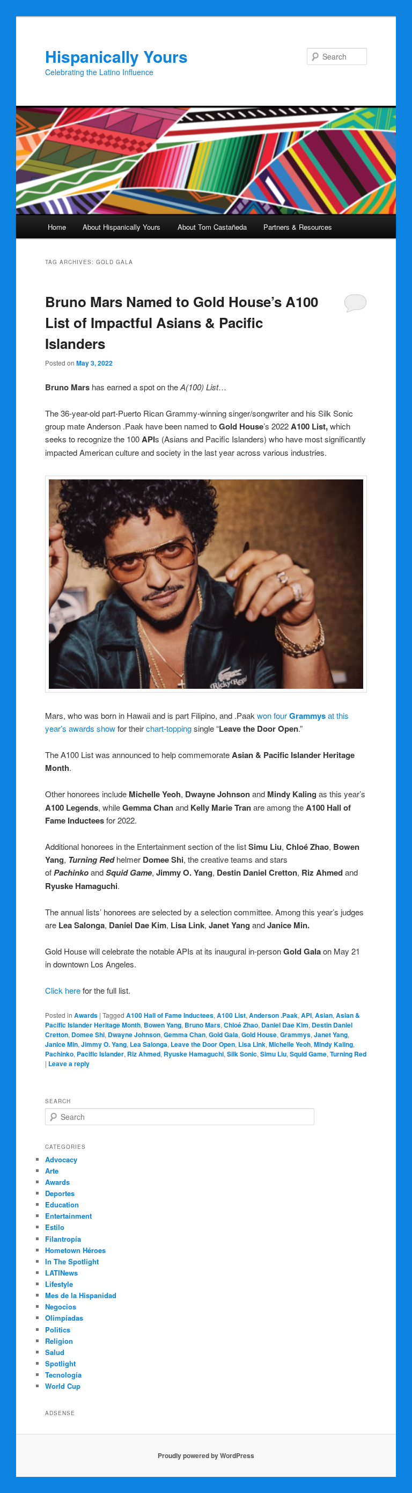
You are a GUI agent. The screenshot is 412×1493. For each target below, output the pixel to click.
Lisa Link (252, 1044)
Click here (62, 990)
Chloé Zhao (241, 1025)
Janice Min (61, 1044)
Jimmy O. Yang (104, 1044)
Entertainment (68, 1216)
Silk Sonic (242, 1054)
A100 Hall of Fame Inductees (170, 1015)
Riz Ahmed (143, 1054)
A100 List (231, 1015)
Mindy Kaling (333, 1044)
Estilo (54, 1227)
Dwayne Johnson (134, 1034)
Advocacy (61, 1159)
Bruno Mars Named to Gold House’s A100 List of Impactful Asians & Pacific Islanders (181, 322)
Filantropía (63, 1239)
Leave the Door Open (203, 1044)
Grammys (295, 1034)
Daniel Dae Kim (284, 1025)
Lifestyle (59, 1284)
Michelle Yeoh (290, 1044)
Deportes (60, 1193)
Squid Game (308, 1054)
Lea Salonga (148, 1044)
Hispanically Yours (116, 56)
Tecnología (63, 1375)
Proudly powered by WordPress (206, 1455)
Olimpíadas (64, 1318)
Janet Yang (331, 1034)
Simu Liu (273, 1054)
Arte (51, 1171)
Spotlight (60, 1363)
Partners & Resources (297, 227)
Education (62, 1204)
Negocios (60, 1306)
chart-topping (169, 728)
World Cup (62, 1386)
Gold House (259, 1034)
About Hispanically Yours (121, 227)
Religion (59, 1341)
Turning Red (348, 1054)
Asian (324, 1015)
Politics (57, 1329)
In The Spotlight (72, 1261)
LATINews (61, 1273)
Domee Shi (88, 1034)
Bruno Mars (202, 1025)
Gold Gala (223, 1034)
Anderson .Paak (273, 1015)
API (306, 1015)
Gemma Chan (184, 1034)
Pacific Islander (100, 1054)
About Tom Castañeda (212, 227)
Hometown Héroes (75, 1250)
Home (57, 227)
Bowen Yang (162, 1025)
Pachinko (59, 1054)
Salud (54, 1352)
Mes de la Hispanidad (80, 1295)
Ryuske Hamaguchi (194, 1054)
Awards (86, 1015)
